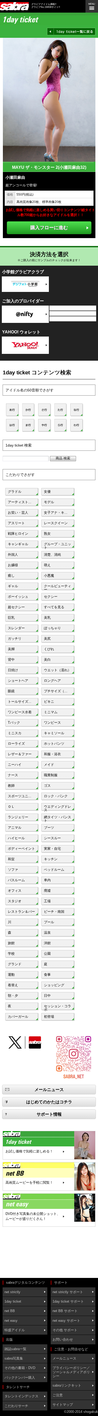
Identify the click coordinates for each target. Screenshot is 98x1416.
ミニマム (50, 712)
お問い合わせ (63, 1339)
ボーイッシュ (18, 597)
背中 (11, 660)
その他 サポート (65, 1330)
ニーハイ (14, 765)
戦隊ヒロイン (18, 534)
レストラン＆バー (21, 912)
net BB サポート (65, 1311)
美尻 (47, 639)
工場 (47, 901)
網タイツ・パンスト (57, 818)
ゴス (47, 786)
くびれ (49, 649)
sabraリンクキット (67, 1385)
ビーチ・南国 (54, 912)
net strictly (12, 1292)
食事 (47, 975)
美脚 (11, 649)
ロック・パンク (56, 796)
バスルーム (16, 880)
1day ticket (12, 1301)
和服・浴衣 (52, 754)
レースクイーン (56, 523)
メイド (49, 765)
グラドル (14, 492)
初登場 (49, 1017)
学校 (11, 954)
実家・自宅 (52, 849)
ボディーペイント (21, 849)
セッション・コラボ (57, 1007)
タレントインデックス (21, 1396)
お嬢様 (13, 565)
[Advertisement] (26, 1253)
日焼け (13, 670)
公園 (47, 954)
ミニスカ (14, 733)
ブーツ (49, 828)
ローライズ (16, 744)
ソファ (13, 870)
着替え (13, 985)
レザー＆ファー (20, 754)
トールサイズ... (19, 702)
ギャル (13, 586)
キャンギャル (18, 544)
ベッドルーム (54, 870)
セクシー (50, 597)
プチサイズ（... (55, 691)
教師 (11, 786)
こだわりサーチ (16, 1406)
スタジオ (14, 901)
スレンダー (16, 628)
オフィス (14, 891)
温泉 (47, 933)
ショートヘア (18, 681)
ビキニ (49, 702)
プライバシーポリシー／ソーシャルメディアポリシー (71, 1372)
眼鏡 (11, 691)
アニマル (14, 828)
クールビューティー (57, 587)
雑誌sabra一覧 (15, 1349)
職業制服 (50, 775)
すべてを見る (54, 607)
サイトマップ (63, 1405)
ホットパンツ (54, 744)
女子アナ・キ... (55, 513)
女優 (47, 492)
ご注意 (58, 1395)
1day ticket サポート (68, 1301)
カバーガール (18, 1017)
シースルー (52, 838)
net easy (11, 1321)
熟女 (47, 534)
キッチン (50, 859)
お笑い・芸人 (18, 513)
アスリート (16, 523)
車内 (47, 880)
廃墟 (47, 891)
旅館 (11, 943)
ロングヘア (52, 681)
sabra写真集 (13, 1358)
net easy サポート (66, 1321)
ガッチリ (14, 639)
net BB (9, 1311)
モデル (49, 502)
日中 (47, 996)
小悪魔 (49, 576)
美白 (47, 660)
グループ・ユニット (57, 545)
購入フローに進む (49, 227)
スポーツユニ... (19, 796)
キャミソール (54, 733)
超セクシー (16, 607)
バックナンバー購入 (19, 1378)
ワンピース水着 (20, 712)
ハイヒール (16, 838)
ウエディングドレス (57, 808)
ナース (13, 775)
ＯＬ (11, 807)
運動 (11, 975)
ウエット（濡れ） (57, 670)
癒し (11, 576)
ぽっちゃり (52, 628)
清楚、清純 (52, 555)
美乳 (47, 618)
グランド (14, 964)
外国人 (13, 555)
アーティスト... (19, 502)
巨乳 (11, 618)
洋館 (47, 943)
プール (49, 922)
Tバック (14, 723)
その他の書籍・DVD (19, 1368)
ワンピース (52, 723)
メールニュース (64, 1358)
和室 (11, 859)
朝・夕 (13, 996)
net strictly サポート (68, 1292)
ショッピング (54, 985)
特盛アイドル (14, 1330)
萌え (47, 565)
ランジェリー (18, 817)
